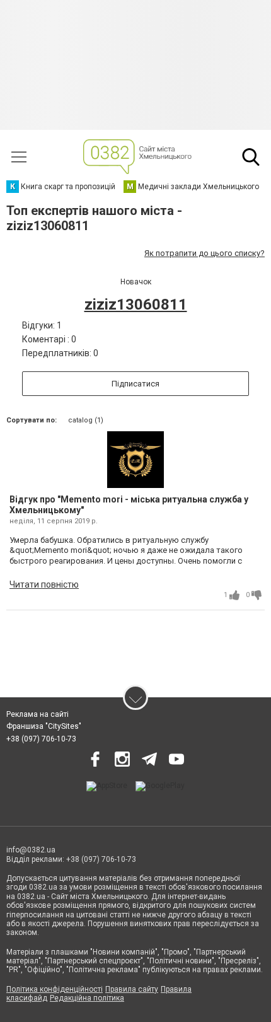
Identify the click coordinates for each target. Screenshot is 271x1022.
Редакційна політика (87, 998)
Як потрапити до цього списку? (204, 253)
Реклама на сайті (37, 714)
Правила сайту (131, 989)
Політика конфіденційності (54, 989)
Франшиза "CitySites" (43, 726)
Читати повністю (44, 584)
